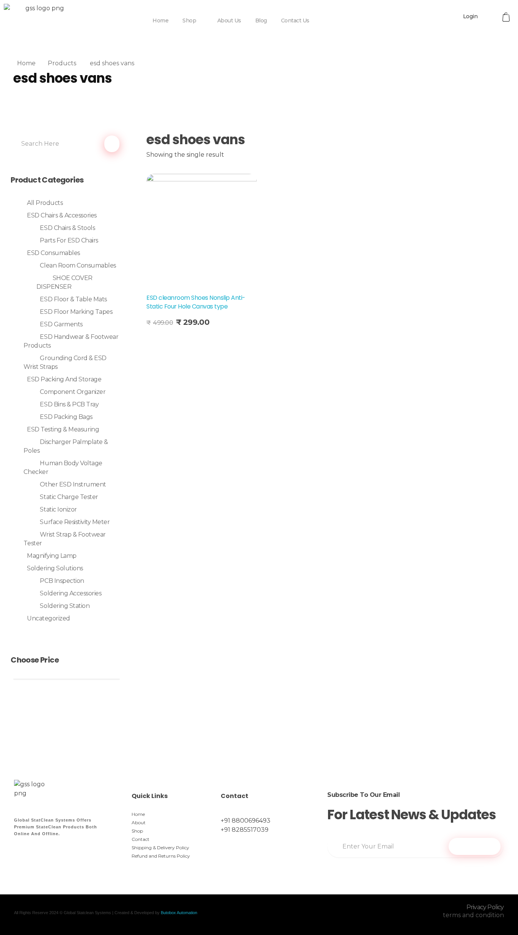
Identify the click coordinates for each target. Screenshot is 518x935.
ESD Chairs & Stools (67, 227)
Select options (176, 340)
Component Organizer (72, 391)
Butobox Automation (179, 912)
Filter (66, 722)
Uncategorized (48, 618)
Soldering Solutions (55, 568)
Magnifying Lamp (52, 555)
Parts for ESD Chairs (69, 240)
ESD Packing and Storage (64, 379)
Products (62, 63)
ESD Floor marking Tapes (76, 311)
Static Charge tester (69, 497)
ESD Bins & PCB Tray (69, 404)
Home (26, 63)
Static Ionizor (58, 509)
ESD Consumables (53, 253)
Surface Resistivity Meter (75, 522)
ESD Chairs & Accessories (61, 215)
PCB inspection (62, 580)
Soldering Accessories (70, 593)
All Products (45, 202)
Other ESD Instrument (73, 484)
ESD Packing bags (66, 416)
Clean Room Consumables (78, 265)
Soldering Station (64, 605)
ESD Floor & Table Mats (73, 299)
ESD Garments (61, 324)
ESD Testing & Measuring (63, 429)
